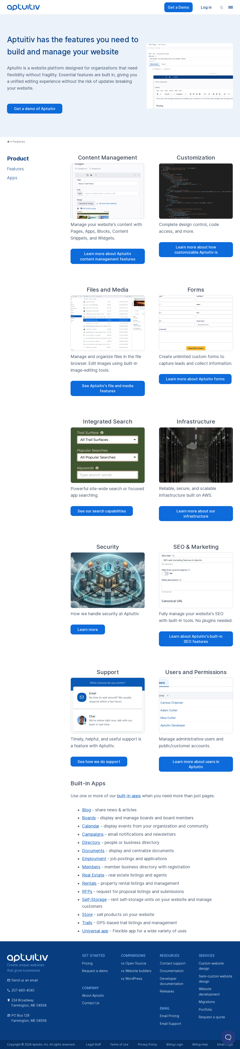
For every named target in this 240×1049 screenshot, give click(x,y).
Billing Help (200, 1044)
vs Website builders (136, 971)
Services (206, 955)
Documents (93, 850)
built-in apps (129, 795)
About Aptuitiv (93, 995)
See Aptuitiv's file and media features (107, 388)
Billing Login (174, 1044)
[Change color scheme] (222, 7)
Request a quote (212, 1017)
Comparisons (133, 955)
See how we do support (99, 761)
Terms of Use (119, 1044)
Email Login (225, 1044)
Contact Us (90, 1003)
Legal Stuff (93, 1044)
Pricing (87, 963)
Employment (94, 858)
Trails (87, 922)
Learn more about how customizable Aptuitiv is (196, 250)
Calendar (90, 826)
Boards (89, 817)
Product (18, 158)
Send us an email (24, 980)
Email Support (170, 1024)
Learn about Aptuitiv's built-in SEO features (195, 639)
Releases (167, 991)
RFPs (87, 891)
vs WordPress (131, 978)
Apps (12, 177)
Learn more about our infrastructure (195, 514)
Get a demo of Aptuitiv (34, 108)
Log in (206, 7)
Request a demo (95, 971)
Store (87, 914)
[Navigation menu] (230, 7)
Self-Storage (94, 899)
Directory (91, 842)
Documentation (172, 971)
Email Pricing (169, 1016)
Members (91, 866)
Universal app (95, 930)
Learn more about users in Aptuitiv (196, 764)
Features (15, 168)
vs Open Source (133, 963)
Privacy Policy (147, 1044)
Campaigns (93, 834)
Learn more (88, 629)
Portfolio (205, 1009)
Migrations (207, 1002)
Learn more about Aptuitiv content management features (107, 256)
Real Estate (93, 875)
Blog (86, 809)
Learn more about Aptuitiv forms (195, 379)
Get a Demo (178, 7)
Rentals (89, 883)
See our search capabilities (102, 511)
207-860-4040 (22, 990)
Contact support (172, 963)
